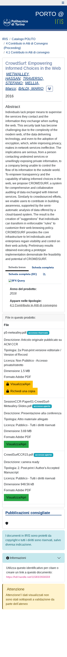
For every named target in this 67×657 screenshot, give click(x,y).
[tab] (44, 274)
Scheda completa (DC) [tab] (23, 274)
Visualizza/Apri (19, 384)
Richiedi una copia (22, 391)
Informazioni (17, 557)
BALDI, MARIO (31, 88)
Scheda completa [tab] (43, 267)
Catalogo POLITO (23, 39)
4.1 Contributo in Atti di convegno (28, 52)
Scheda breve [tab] (17, 267)
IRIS (5, 39)
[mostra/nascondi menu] (63, 3)
